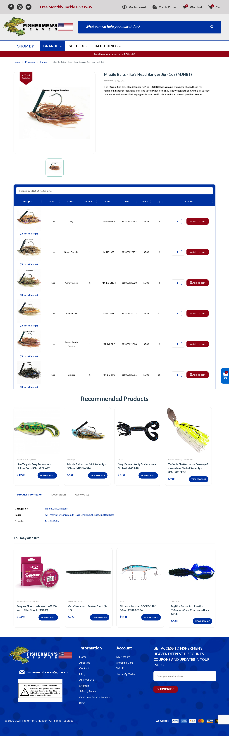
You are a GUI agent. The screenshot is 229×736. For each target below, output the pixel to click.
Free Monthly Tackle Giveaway (66, 7)
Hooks (43, 62)
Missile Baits (52, 520)
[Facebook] (11, 7)
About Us (84, 662)
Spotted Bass (107, 514)
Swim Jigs (71, 459)
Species (77, 46)
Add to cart (198, 221)
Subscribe (165, 689)
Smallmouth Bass (90, 514)
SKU (107, 201)
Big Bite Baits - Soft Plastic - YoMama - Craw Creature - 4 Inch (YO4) (190, 610)
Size (52, 201)
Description (58, 494)
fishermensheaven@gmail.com (48, 672)
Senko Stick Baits (75, 601)
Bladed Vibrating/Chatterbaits (180, 459)
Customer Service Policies (94, 697)
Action (189, 201)
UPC (127, 201)
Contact (84, 668)
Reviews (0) (82, 494)
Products (30, 62)
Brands (51, 46)
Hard (122, 601)
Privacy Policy (87, 691)
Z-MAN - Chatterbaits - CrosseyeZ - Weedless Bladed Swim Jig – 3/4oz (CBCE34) (188, 468)
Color (70, 201)
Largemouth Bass (70, 514)
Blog (82, 703)
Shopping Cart (124, 662)
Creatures (175, 601)
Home (17, 62)
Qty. (158, 201)
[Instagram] (20, 7)
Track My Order (125, 674)
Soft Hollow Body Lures (26, 459)
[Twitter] (28, 7)
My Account (123, 656)
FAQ (82, 674)
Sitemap (84, 685)
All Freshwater (52, 514)
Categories (107, 46)
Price (145, 201)
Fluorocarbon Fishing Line (27, 601)
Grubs (120, 459)
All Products (86, 680)
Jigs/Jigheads (60, 508)
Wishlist (121, 668)
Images (27, 201)
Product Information (29, 494)
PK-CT (89, 201)
